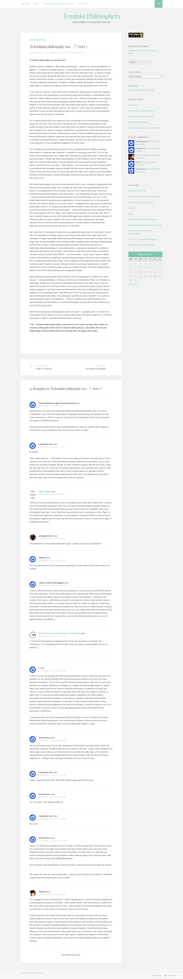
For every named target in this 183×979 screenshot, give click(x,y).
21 (160, 272)
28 (160, 276)
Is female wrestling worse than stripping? (144, 197)
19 (150, 272)
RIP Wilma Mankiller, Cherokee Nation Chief (145, 225)
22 (131, 276)
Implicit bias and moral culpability (141, 245)
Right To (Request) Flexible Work (141, 202)
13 (155, 268)
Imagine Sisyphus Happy (138, 122)
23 (136, 276)
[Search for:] (139, 62)
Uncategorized (38, 40)
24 (141, 276)
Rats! (130, 214)
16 (136, 272)
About (36, 4)
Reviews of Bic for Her (137, 191)
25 (145, 276)
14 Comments (78, 53)
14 (160, 268)
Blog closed (132, 105)
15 (131, 272)
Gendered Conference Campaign (58, 4)
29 (131, 281)
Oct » (136, 284)
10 (141, 268)
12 (150, 268)
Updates (131, 208)
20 (155, 272)
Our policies (83, 4)
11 (145, 268)
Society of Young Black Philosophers (142, 239)
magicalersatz (60, 53)
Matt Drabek (45, 491)
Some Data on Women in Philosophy (142, 219)
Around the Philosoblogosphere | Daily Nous (59, 633)
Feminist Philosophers (91, 16)
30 (136, 281)
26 (150, 276)
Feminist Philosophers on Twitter (141, 90)
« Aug (130, 284)
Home (27, 4)
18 (145, 272)
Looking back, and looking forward (141, 111)
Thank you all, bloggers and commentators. (145, 128)
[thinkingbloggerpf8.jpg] (135, 37)
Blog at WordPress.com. (32, 973)
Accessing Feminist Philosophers (141, 116)
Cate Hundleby (141, 155)
